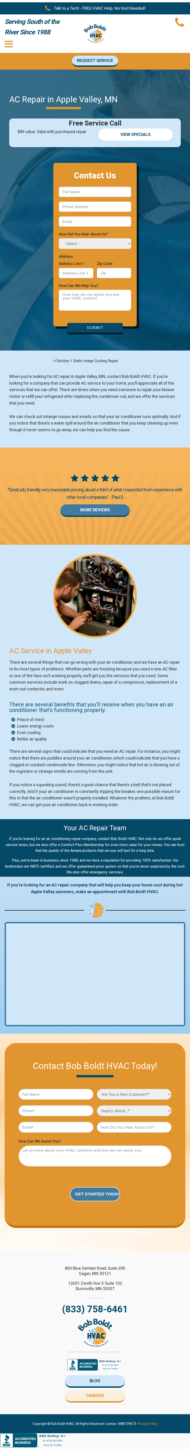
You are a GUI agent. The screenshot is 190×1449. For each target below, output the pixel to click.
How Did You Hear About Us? (83, 234)
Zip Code (104, 263)
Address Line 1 (71, 263)
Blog (95, 1380)
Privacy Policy (147, 1424)
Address (66, 256)
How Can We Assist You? (40, 1141)
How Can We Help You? (78, 285)
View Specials (135, 134)
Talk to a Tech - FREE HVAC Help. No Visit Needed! (100, 8)
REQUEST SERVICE (95, 60)
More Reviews (95, 509)
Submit (95, 328)
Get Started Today (97, 1194)
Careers (95, 1395)
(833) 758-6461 (95, 1309)
